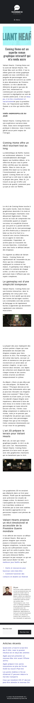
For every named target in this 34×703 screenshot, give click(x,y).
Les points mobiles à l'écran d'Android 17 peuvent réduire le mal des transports (15, 674)
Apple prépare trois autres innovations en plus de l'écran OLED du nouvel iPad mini (15, 666)
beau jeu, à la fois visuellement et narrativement (16, 99)
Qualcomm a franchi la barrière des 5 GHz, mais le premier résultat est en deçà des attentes (16, 650)
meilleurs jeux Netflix (11, 562)
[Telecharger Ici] (17, 10)
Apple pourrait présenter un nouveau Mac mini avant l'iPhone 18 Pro (16, 658)
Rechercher (7, 629)
